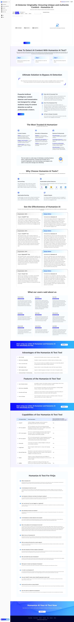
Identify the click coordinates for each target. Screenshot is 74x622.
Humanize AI (4, 1)
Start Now (63, 344)
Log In (71, 1)
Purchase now (63, 1)
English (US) (21, 13)
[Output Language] (40, 13)
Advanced (22, 12)
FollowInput (17, 13)
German (30, 13)
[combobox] (37, 13)
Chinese (26, 13)
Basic (16, 12)
